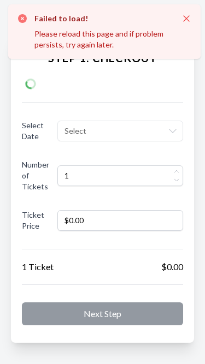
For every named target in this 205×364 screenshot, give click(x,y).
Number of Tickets (35, 175)
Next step (102, 313)
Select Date (33, 131)
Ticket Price (33, 220)
